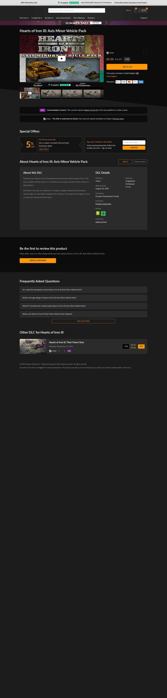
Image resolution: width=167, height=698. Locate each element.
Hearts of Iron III (90, 110)
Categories (35, 18)
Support (144, 18)
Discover (23, 18)
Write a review (38, 261)
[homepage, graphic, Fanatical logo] (32, 10)
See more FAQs (83, 321)
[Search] (102, 10)
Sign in (128, 10)
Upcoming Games (63, 18)
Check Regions (111, 76)
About (125, 162)
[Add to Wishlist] (145, 53)
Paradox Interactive (103, 204)
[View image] (30, 93)
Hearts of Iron (101, 222)
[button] (29, 3)
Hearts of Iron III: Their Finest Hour (66, 342)
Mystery (91, 18)
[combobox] (86, 10)
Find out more (118, 119)
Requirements (140, 162)
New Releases (79, 18)
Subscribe (134, 147)
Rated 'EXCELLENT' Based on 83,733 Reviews (96, 3)
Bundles (48, 18)
